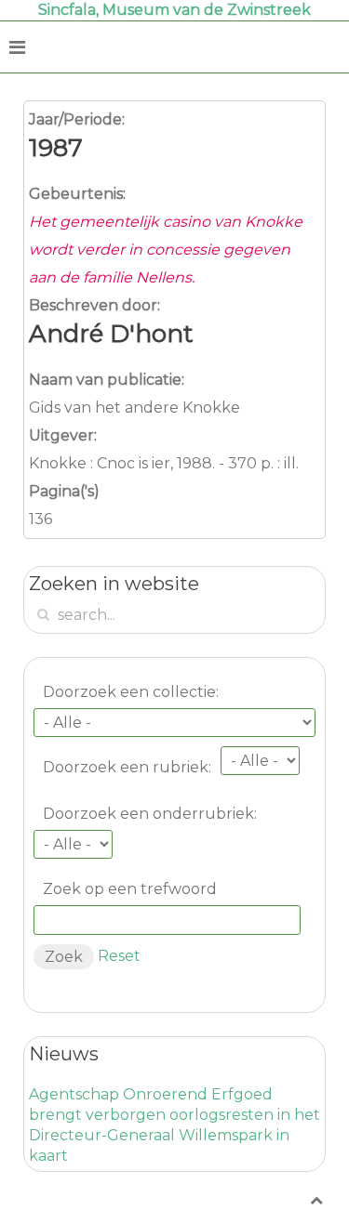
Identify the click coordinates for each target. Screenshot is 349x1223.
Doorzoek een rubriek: (127, 767)
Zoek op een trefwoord (130, 889)
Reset (119, 956)
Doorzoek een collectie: (131, 692)
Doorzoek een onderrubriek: (150, 814)
